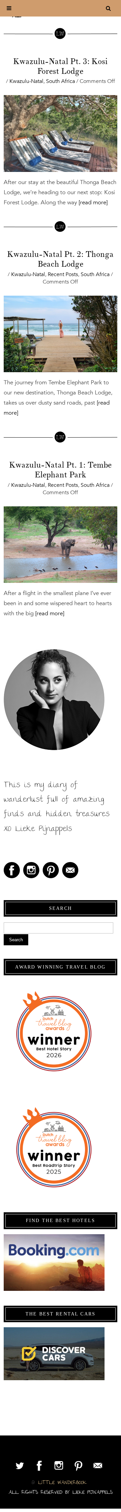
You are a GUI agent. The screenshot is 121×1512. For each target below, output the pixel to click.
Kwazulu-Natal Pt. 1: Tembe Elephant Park (60, 470)
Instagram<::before (31, 870)
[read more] (92, 202)
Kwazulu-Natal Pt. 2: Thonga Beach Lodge (60, 259)
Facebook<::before (12, 870)
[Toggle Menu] (9, 8)
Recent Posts (63, 274)
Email (70, 870)
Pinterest (51, 870)
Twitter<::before (20, 1465)
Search (16, 939)
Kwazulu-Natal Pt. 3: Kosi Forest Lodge (60, 66)
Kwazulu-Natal (26, 81)
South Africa (60, 81)
